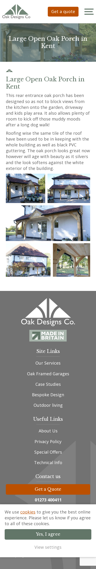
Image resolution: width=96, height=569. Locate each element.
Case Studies (48, 384)
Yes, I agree (48, 534)
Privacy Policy (48, 441)
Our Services (48, 363)
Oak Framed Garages (48, 373)
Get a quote (63, 11)
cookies (27, 512)
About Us (48, 431)
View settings (48, 547)
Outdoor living (48, 405)
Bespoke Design (48, 394)
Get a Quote (48, 489)
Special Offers (48, 452)
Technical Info (48, 462)
